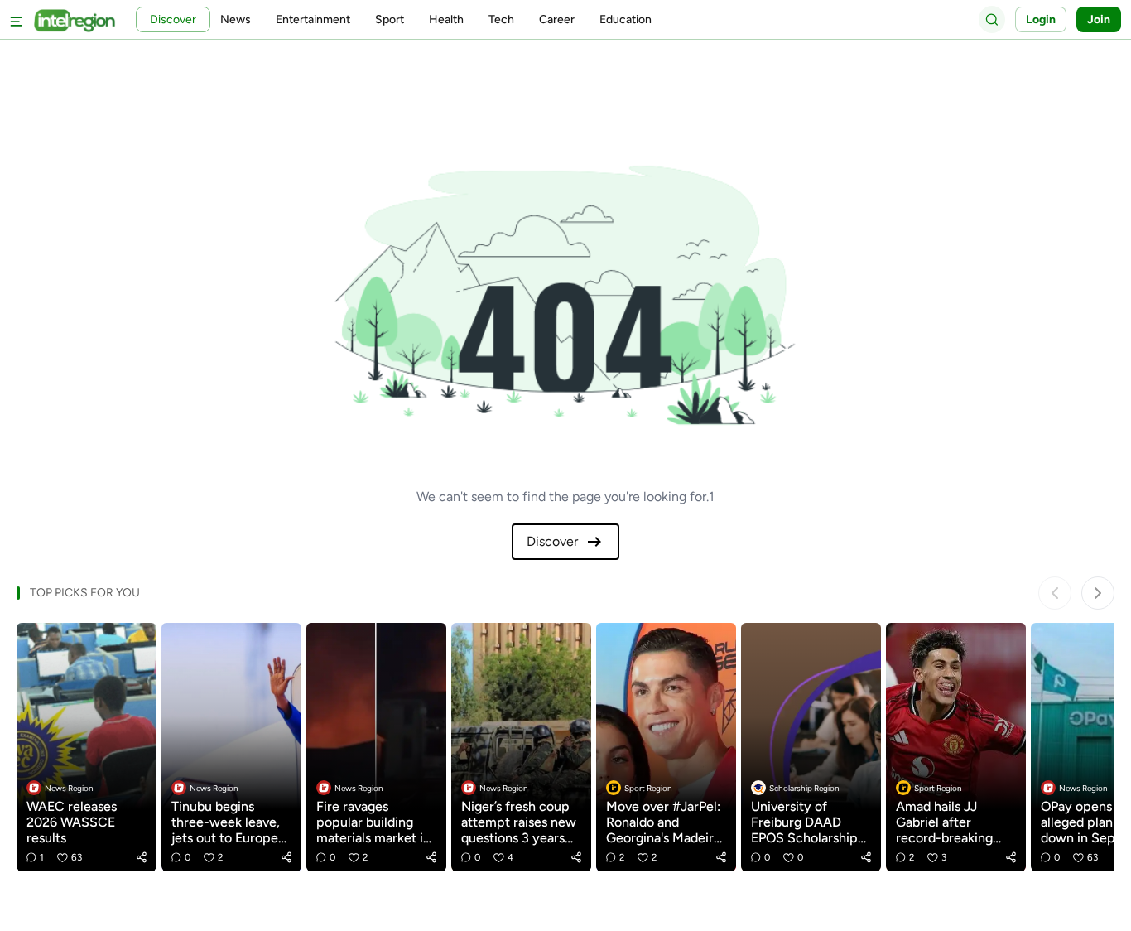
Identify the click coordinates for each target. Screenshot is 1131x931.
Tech (501, 19)
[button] (142, 857)
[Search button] (992, 19)
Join (1098, 19)
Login (1041, 19)
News (235, 19)
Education (625, 19)
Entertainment (313, 19)
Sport (389, 19)
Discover (552, 541)
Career (557, 19)
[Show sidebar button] (16, 19)
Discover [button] (173, 19)
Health (446, 19)
